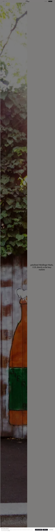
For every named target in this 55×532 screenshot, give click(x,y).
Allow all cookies (38, 529)
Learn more (8, 530)
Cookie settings (51, 529)
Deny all (45, 529)
